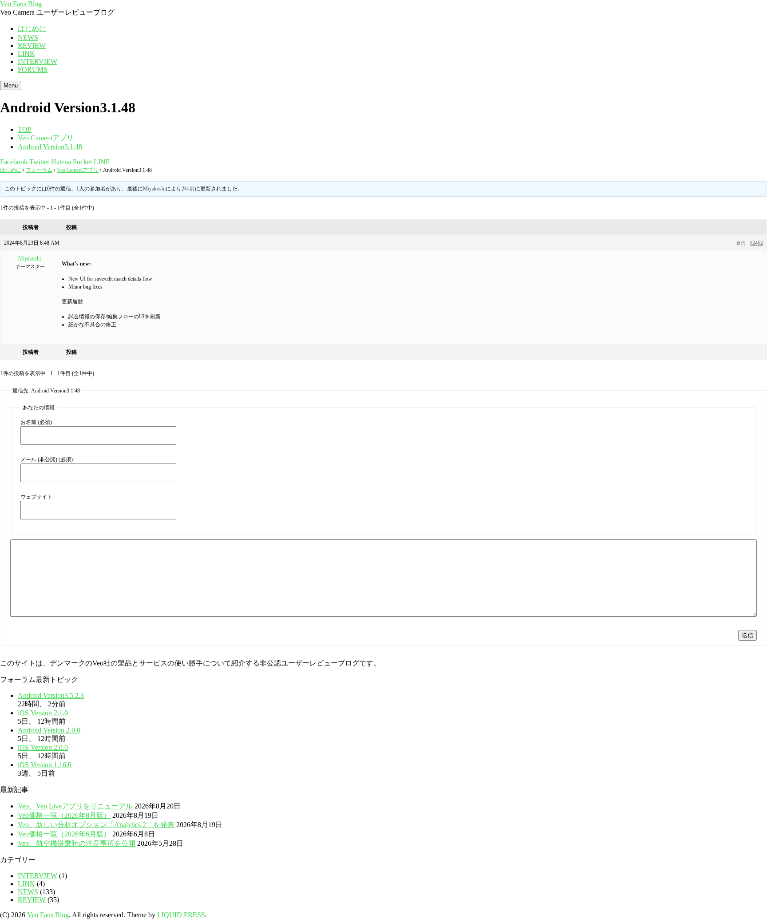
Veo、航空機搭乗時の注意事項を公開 (76, 843)
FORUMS (32, 69)
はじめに (32, 28)
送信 (747, 635)
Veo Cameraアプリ (78, 170)
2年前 (188, 189)
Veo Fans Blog (21, 4)
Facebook (14, 162)
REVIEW (32, 45)
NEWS (28, 37)
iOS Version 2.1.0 (43, 713)
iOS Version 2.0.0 (43, 747)
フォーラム (39, 170)
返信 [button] (740, 243)
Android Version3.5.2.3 (51, 695)
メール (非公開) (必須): (47, 459)
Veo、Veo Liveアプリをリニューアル (75, 806)
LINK (26, 53)
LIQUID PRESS (181, 915)
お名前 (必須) (36, 422)
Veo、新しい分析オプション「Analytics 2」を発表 (96, 824)
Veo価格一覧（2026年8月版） (64, 815)
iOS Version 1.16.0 (44, 764)
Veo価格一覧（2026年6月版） (64, 834)
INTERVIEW (37, 61)
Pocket (81, 162)
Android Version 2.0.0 (49, 730)
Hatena (60, 162)
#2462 (756, 243)
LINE (101, 162)
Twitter (38, 162)
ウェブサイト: (37, 497)
